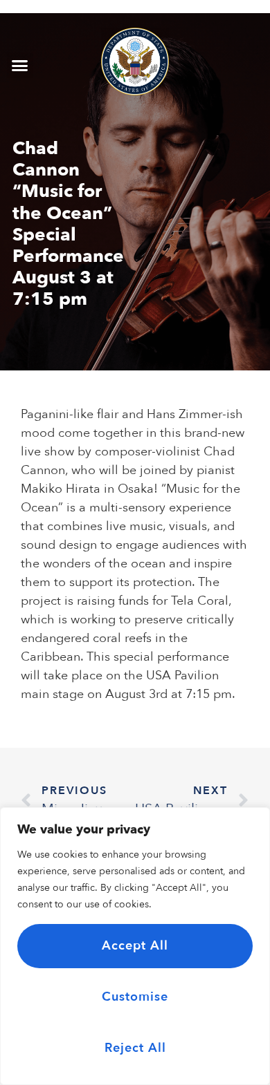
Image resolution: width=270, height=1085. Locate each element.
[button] (20, 66)
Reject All (135, 1048)
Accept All (135, 945)
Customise (135, 997)
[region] (135, 946)
